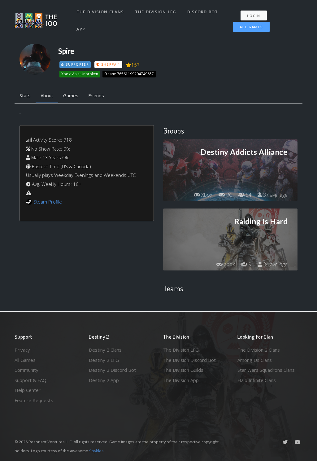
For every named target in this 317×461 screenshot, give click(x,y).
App (80, 29)
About (47, 95)
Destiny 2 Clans (105, 350)
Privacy (22, 350)
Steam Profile (47, 202)
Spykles (96, 451)
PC (228, 194)
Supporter (76, 64)
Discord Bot (202, 12)
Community (26, 370)
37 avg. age (275, 194)
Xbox (206, 194)
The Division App (181, 380)
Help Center (28, 390)
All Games (251, 26)
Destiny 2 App (104, 380)
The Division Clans (100, 12)
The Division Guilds (183, 370)
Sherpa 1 (110, 64)
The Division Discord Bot (189, 360)
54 (248, 194)
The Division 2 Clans (258, 350)
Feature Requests (34, 400)
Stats (25, 95)
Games (70, 95)
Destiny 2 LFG (104, 360)
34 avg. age (275, 264)
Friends (96, 95)
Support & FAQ (30, 380)
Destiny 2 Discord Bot (112, 370)
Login (253, 15)
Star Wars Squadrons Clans (266, 370)
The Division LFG (155, 12)
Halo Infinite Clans (256, 380)
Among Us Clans (254, 360)
